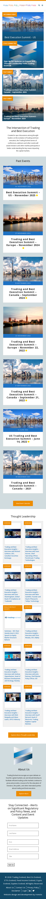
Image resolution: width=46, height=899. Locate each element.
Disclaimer (16, 890)
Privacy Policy (33, 887)
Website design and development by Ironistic (23, 894)
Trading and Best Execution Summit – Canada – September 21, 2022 (23, 396)
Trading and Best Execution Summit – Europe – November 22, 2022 (23, 346)
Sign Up (11, 865)
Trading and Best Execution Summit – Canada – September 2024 (23, 293)
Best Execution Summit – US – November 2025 (23, 194)
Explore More (23, 794)
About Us (10, 887)
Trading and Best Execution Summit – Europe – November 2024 (23, 242)
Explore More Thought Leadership (23, 735)
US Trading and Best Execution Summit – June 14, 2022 (23, 438)
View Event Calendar (23, 503)
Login (24, 890)
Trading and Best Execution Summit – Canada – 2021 (23, 485)
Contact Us (20, 887)
